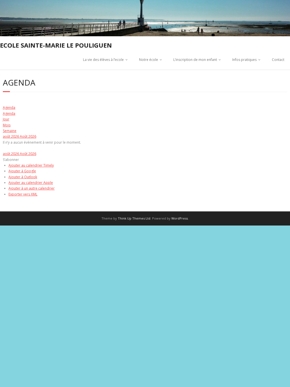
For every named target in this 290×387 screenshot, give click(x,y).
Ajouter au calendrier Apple (30, 182)
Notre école (148, 59)
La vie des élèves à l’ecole (103, 59)
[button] (11, 159)
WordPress (179, 218)
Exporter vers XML (22, 194)
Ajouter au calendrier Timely (31, 165)
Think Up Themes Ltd (134, 218)
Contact (278, 59)
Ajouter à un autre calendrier (31, 188)
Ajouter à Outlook (22, 177)
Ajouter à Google (22, 171)
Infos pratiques (244, 59)
